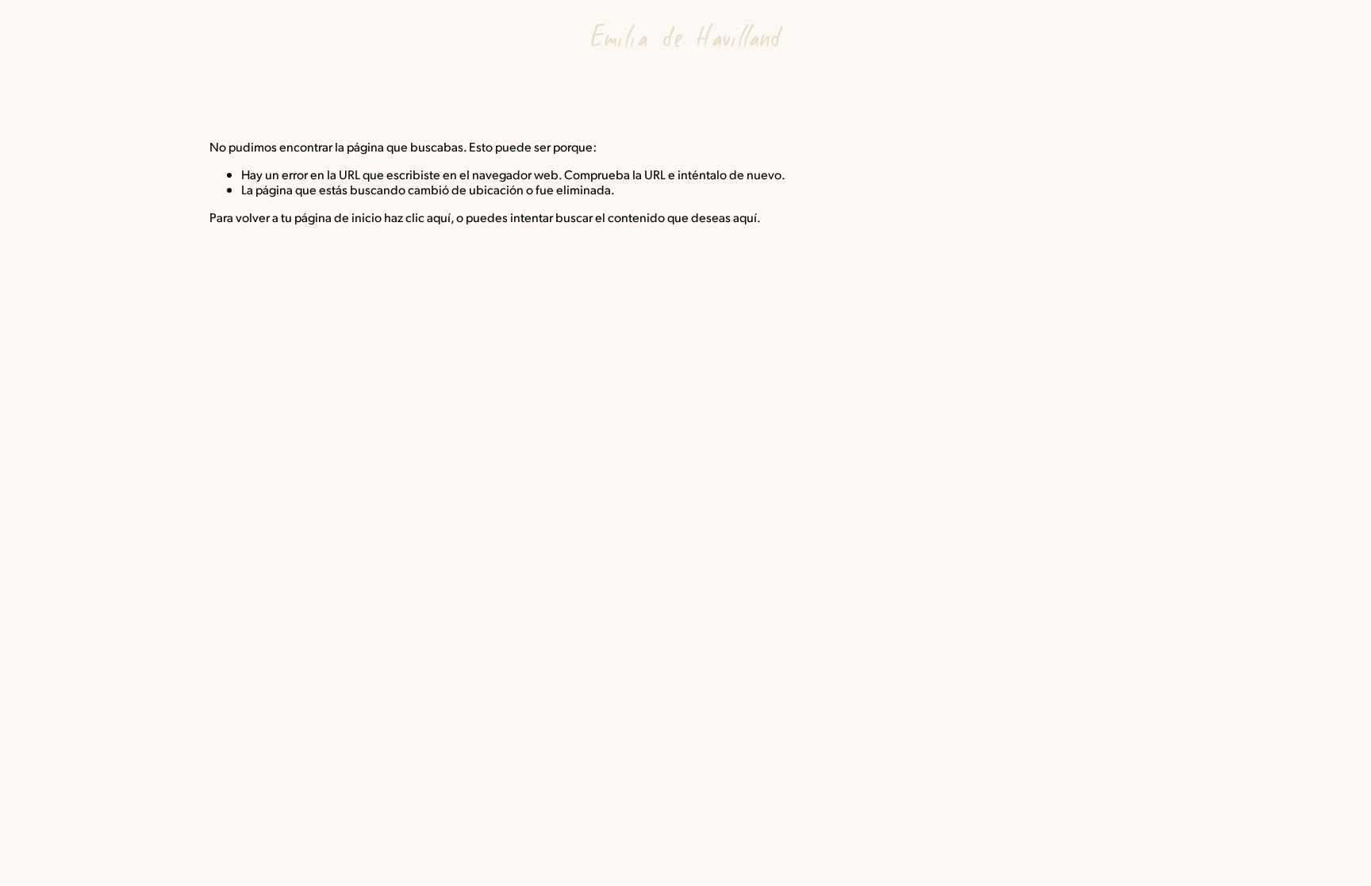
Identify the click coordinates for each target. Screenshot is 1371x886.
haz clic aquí (417, 217)
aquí (745, 217)
